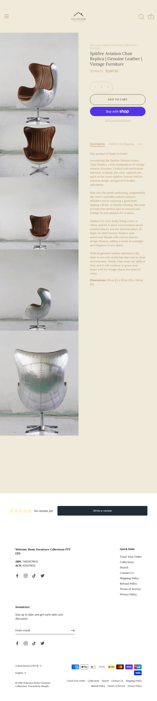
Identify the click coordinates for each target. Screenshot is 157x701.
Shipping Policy (129, 578)
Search (124, 567)
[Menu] (6, 16)
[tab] (99, 144)
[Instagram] (26, 575)
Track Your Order (131, 556)
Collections (127, 562)
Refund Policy (128, 583)
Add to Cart (118, 99)
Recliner (95, 48)
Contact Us (127, 573)
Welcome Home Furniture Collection (113, 45)
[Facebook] (17, 575)
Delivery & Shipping (121, 144)
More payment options (118, 120)
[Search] (141, 17)
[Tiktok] (34, 575)
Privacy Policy (128, 594)
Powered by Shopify (38, 686)
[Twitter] (42, 575)
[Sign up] (73, 630)
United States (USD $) (26, 665)
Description (97, 144)
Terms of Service (130, 589)
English (19, 673)
